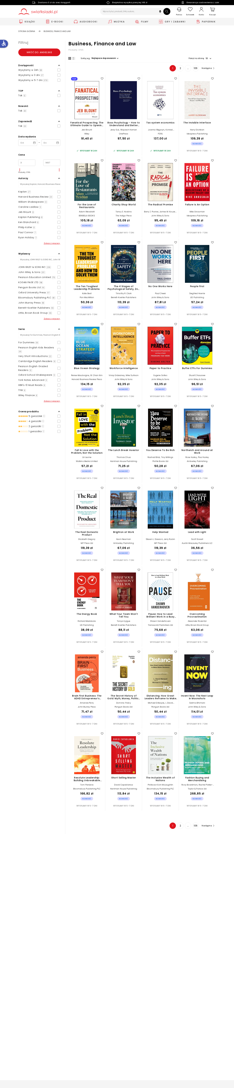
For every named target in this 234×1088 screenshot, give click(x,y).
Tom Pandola (86, 784)
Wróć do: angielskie (39, 52)
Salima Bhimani (197, 702)
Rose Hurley (191, 457)
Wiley (86, 133)
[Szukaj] (166, 11)
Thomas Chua (124, 457)
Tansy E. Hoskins (124, 211)
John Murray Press (87, 706)
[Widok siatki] (69, 58)
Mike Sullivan (132, 375)
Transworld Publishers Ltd (160, 625)
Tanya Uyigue (123, 621)
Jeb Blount (87, 129)
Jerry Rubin (169, 539)
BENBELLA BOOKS (87, 215)
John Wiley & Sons (160, 215)
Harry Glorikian (197, 129)
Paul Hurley (203, 457)
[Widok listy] (74, 58)
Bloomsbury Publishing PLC (86, 788)
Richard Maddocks (87, 621)
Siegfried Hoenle (197, 293)
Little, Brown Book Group (197, 625)
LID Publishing (197, 297)
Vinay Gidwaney (117, 375)
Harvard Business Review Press (87, 379)
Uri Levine (86, 457)
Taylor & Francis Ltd (197, 788)
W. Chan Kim (96, 375)
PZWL (160, 133)
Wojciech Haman (128, 129)
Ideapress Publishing (197, 133)
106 (196, 68)
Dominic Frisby (123, 702)
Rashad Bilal (154, 457)
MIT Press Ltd (87, 543)
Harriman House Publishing (123, 461)
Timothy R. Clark (123, 293)
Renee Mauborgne (80, 375)
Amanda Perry (87, 702)
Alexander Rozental (197, 621)
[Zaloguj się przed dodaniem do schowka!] (102, 78)
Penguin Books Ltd (123, 706)
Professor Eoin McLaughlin (160, 784)
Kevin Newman (123, 539)
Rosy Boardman (189, 784)
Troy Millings (167, 457)
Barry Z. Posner (151, 211)
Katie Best (87, 293)
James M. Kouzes (168, 211)
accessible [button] (3, 43)
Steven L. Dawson (154, 539)
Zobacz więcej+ (52, 243)
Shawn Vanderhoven (160, 621)
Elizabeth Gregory (86, 539)
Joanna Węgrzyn (156, 129)
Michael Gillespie (156, 702)
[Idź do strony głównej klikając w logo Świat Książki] (37, 11)
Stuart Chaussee (197, 375)
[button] (160, 12)
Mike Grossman (197, 211)
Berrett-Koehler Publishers (123, 297)
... (188, 68)
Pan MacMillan (87, 297)
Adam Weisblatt (87, 211)
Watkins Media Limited (87, 461)
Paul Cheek (160, 293)
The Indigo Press (124, 215)
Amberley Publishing (197, 461)
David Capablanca (123, 784)
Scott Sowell (197, 539)
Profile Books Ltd (160, 461)
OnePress (123, 133)
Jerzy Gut (114, 129)
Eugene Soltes (160, 375)
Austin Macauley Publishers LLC (197, 543)
